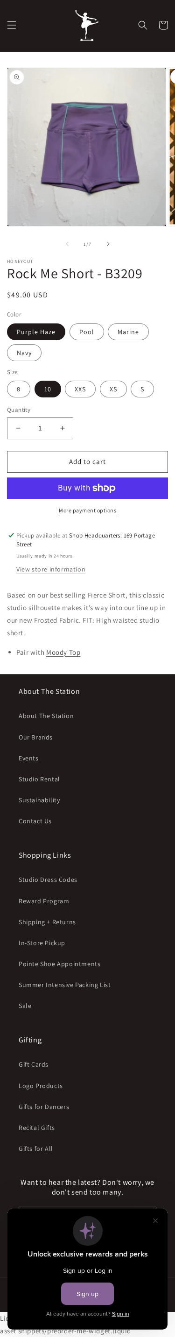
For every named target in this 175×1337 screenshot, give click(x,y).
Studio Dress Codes (48, 879)
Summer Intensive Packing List (65, 985)
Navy (24, 353)
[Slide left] (67, 244)
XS (113, 389)
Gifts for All (36, 1148)
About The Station (46, 716)
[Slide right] (108, 244)
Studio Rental (39, 779)
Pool (86, 332)
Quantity (18, 410)
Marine (128, 332)
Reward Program (44, 901)
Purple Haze (36, 332)
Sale (25, 1005)
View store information (50, 569)
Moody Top (63, 652)
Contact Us (35, 821)
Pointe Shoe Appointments (59, 964)
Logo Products (41, 1086)
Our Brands (36, 737)
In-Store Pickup (42, 943)
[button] (11, 25)
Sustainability (39, 800)
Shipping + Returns (47, 922)
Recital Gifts (37, 1127)
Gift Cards (34, 1064)
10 (47, 389)
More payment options (87, 510)
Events (29, 758)
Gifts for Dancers (44, 1106)
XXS (80, 389)
